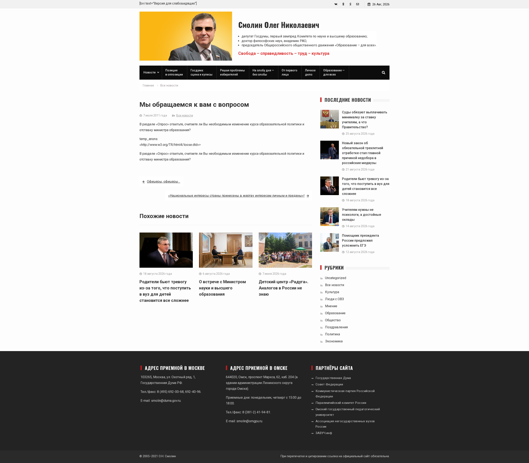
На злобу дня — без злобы (263, 72)
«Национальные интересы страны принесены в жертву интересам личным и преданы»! (236, 196)
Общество (333, 320)
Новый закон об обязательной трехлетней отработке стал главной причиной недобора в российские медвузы (362, 153)
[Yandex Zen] (350, 4)
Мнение (331, 306)
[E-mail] (357, 4)
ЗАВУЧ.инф (324, 433)
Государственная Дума (333, 378)
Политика (332, 334)
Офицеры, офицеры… (163, 182)
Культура (332, 292)
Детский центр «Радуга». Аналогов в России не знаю (283, 288)
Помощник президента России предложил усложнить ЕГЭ (360, 240)
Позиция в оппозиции (174, 72)
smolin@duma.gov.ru (166, 401)
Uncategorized (335, 278)
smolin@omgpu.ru (249, 421)
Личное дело (310, 72)
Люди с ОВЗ (334, 299)
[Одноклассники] (343, 4)
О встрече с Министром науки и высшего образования (222, 288)
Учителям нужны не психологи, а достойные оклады (361, 215)
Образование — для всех (334, 72)
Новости (149, 72)
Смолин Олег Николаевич (278, 24)
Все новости (184, 115)
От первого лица (289, 72)
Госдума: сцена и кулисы (201, 72)
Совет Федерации (329, 384)
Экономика (334, 341)
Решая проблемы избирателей (232, 72)
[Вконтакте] (336, 4)
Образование (335, 313)
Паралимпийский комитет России (341, 403)
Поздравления (336, 327)
